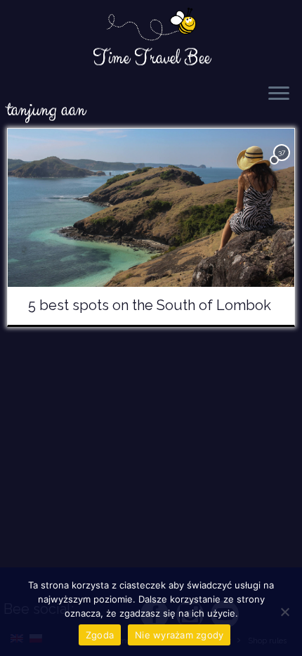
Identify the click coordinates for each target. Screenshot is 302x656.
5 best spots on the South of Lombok (149, 305)
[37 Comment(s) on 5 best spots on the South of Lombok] (283, 165)
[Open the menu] (278, 94)
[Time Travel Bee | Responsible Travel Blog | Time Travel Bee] (151, 25)
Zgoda (100, 635)
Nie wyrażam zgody (179, 635)
